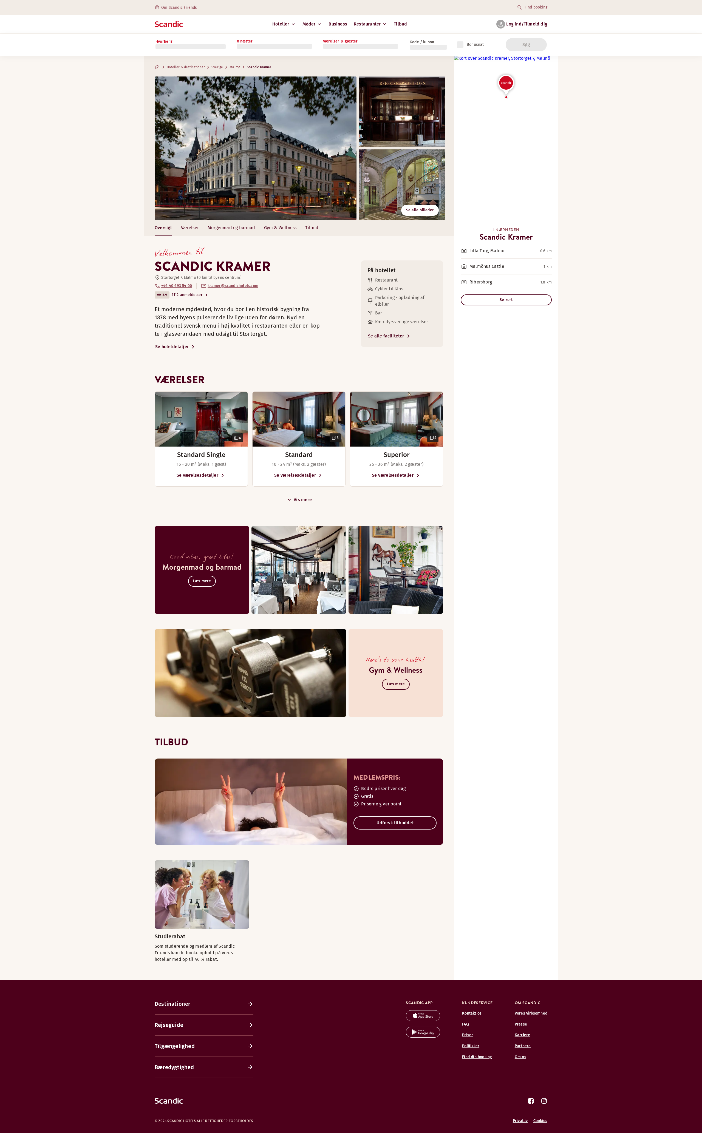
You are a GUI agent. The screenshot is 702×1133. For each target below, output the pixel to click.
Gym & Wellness (280, 227)
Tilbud (400, 24)
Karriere (522, 1035)
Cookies (540, 1120)
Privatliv (520, 1120)
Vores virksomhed (531, 1013)
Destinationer (173, 1004)
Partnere (523, 1046)
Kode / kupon (422, 42)
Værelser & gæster (340, 41)
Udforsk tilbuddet (395, 822)
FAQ (465, 1024)
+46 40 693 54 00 (176, 285)
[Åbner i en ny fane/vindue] (423, 1019)
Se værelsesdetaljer (197, 475)
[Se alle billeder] (255, 148)
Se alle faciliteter (386, 336)
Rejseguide (169, 1025)
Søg (526, 44)
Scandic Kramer (259, 67)
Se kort (506, 299)
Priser (467, 1035)
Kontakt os (472, 1013)
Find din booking (477, 1057)
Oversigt (163, 227)
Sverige (217, 67)
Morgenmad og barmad (231, 227)
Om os (520, 1057)
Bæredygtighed (174, 1067)
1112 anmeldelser (187, 295)
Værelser (190, 227)
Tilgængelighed (175, 1046)
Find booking (536, 7)
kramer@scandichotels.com (233, 285)
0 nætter (245, 41)
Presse (521, 1024)
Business (338, 24)
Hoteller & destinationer (186, 67)
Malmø (235, 67)
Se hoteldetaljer (172, 346)
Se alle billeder (420, 210)
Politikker (470, 1046)
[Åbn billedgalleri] (201, 419)
